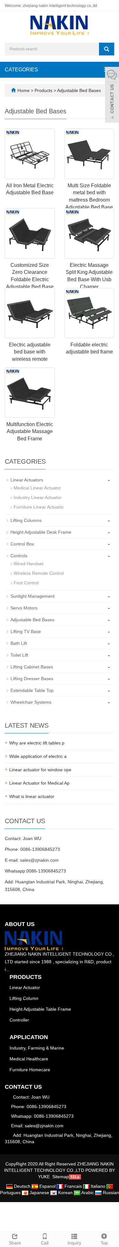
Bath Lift (18, 643)
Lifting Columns (26, 520)
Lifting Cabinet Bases (31, 666)
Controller (19, 1020)
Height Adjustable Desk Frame (40, 532)
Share (15, 1242)
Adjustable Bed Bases (78, 90)
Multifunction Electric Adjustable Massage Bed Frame (29, 432)
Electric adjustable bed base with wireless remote (29, 352)
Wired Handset (28, 563)
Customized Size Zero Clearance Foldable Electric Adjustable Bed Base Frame (30, 279)
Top (104, 1242)
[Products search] (106, 49)
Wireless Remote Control (39, 573)
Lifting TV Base (25, 631)
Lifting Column (24, 998)
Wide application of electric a (38, 756)
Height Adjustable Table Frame (40, 1009)
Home (23, 90)
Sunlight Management (32, 596)
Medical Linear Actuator (37, 487)
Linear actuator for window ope (40, 769)
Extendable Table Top (32, 690)
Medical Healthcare (29, 1058)
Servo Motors (23, 607)
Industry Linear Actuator (38, 497)
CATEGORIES (21, 69)
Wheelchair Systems (30, 702)
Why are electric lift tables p (36, 742)
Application (29, 1037)
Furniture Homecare (30, 1069)
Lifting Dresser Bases (31, 678)
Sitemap (60, 1176)
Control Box (22, 543)
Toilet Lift (19, 655)
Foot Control (26, 582)
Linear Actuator (25, 987)
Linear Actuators (26, 479)
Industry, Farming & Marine (37, 1048)
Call (45, 1242)
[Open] (112, 95)
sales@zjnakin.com (39, 860)
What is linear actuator (31, 796)
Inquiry (74, 1242)
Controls (18, 555)
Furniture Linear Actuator (39, 506)
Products (44, 90)
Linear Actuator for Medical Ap (39, 783)
